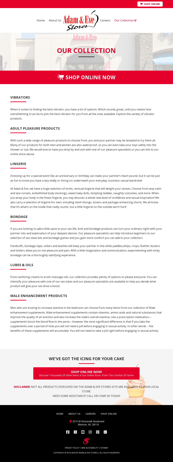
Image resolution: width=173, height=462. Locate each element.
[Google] (105, 432)
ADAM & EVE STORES (88, 452)
